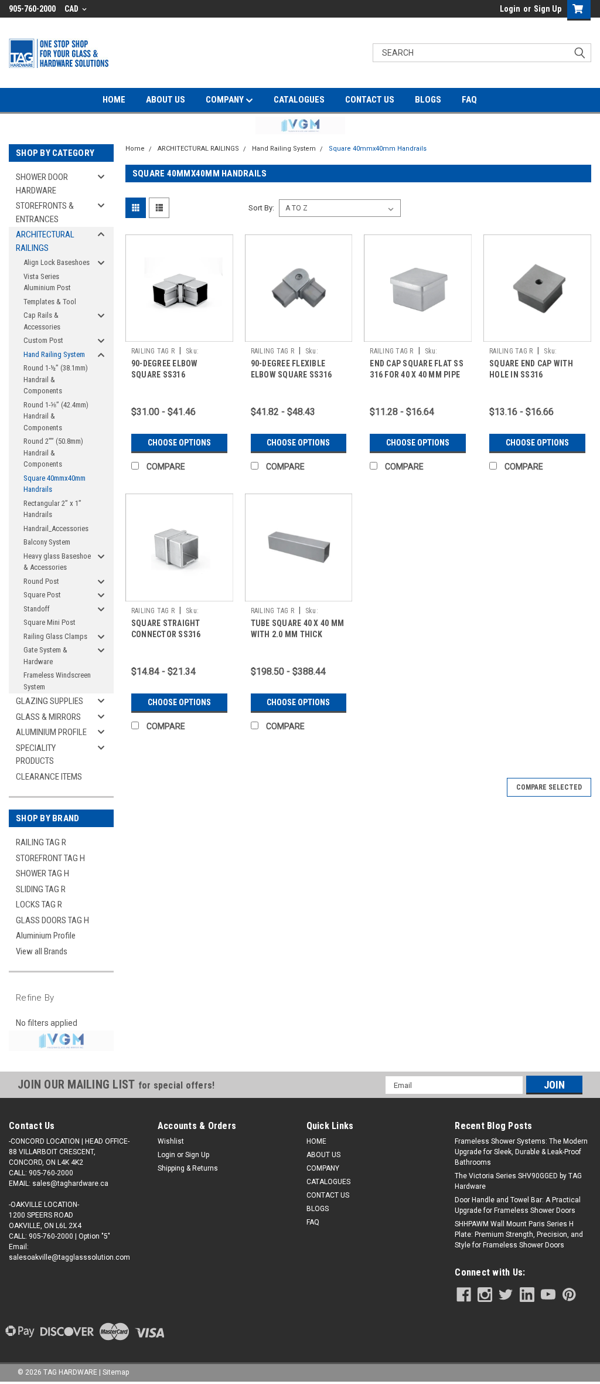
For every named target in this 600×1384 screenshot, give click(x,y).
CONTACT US (369, 99)
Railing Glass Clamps (55, 636)
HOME (114, 99)
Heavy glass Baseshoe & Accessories (57, 562)
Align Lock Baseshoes (56, 262)
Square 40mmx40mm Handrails (54, 484)
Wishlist (171, 1141)
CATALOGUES (299, 99)
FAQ (469, 99)
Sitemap (116, 1372)
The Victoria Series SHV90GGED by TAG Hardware (518, 1181)
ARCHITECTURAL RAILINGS (45, 241)
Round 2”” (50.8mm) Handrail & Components (53, 452)
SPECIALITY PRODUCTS (36, 755)
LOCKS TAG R (39, 904)
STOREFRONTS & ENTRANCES (45, 212)
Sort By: (261, 207)
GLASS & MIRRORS (48, 717)
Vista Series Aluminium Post (47, 282)
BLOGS (428, 99)
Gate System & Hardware (45, 655)
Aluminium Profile (46, 935)
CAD (72, 8)
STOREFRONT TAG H (50, 858)
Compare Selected (549, 787)
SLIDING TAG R (41, 889)
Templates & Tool (49, 301)
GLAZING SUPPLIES (49, 701)
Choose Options (179, 442)
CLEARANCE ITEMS (49, 776)
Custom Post (43, 340)
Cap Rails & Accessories (41, 321)
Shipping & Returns (188, 1168)
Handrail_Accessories (55, 528)
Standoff (36, 608)
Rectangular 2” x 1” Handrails (52, 509)
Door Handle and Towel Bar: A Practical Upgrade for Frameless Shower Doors (518, 1205)
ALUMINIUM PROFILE (51, 732)
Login (510, 8)
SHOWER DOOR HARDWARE (42, 184)
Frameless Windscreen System (57, 681)
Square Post (42, 594)
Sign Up (547, 8)
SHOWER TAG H (42, 873)
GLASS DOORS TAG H (52, 920)
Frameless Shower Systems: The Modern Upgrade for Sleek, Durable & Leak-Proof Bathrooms (521, 1152)
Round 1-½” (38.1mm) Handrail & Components (55, 379)
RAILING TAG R (41, 842)
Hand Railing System (54, 354)
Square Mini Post (49, 622)
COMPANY (226, 99)
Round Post (41, 581)
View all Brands (41, 951)
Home (135, 148)
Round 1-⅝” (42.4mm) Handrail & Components (55, 416)
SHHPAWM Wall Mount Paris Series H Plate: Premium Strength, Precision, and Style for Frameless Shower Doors (519, 1234)
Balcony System (46, 542)
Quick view (179, 333)
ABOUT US (165, 99)
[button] (300, 125)
